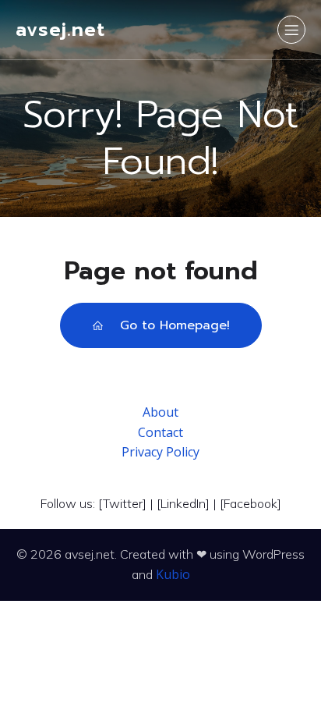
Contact (160, 432)
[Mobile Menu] (291, 30)
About (160, 412)
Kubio (173, 574)
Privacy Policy (160, 451)
